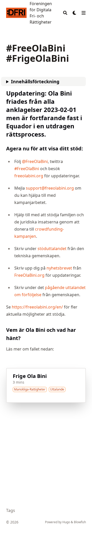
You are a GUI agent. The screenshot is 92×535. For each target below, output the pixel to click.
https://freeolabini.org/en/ (37, 307)
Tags (10, 510)
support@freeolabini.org (50, 188)
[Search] (65, 13)
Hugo (66, 522)
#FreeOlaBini (26, 168)
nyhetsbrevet (59, 268)
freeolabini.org (28, 176)
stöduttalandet (52, 248)
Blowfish (80, 522)
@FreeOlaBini (35, 161)
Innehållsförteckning (35, 81)
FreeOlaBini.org (29, 275)
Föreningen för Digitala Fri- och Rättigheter (41, 13)
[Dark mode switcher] (74, 13)
